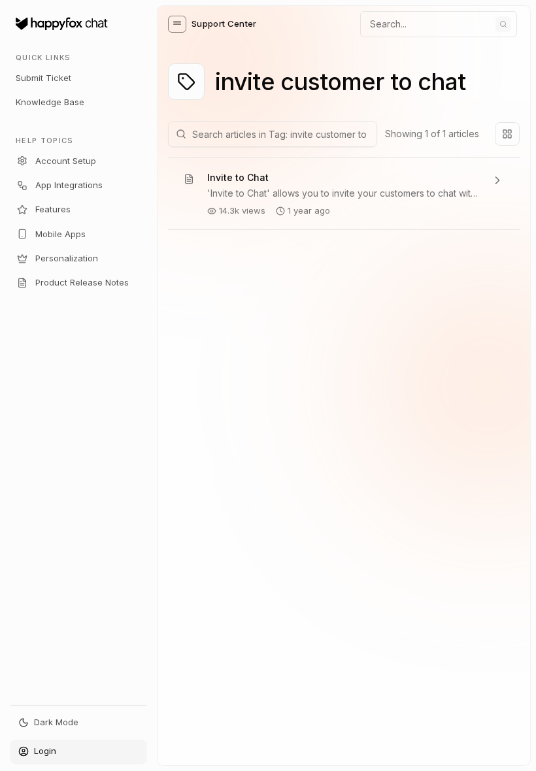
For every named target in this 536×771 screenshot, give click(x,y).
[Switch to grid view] (507, 134)
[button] (177, 24)
